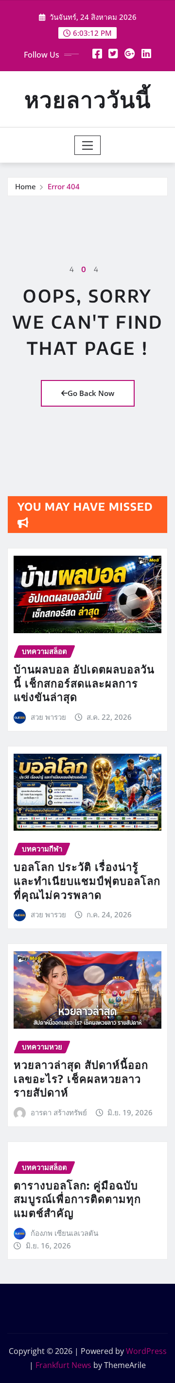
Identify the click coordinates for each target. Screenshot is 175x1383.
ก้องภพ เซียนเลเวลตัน (64, 1233)
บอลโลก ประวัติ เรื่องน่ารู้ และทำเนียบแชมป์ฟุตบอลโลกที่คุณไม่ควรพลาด (87, 880)
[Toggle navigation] (87, 145)
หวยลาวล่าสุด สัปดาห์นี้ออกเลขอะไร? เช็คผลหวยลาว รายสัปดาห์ (81, 1078)
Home (25, 186)
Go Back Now (91, 393)
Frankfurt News (63, 1365)
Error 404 (64, 186)
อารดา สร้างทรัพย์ (59, 1112)
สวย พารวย (48, 717)
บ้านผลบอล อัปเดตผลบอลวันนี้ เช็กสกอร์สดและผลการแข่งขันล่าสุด (84, 682)
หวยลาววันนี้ (87, 99)
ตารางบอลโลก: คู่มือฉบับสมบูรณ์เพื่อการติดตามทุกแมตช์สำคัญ (77, 1198)
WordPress (146, 1351)
